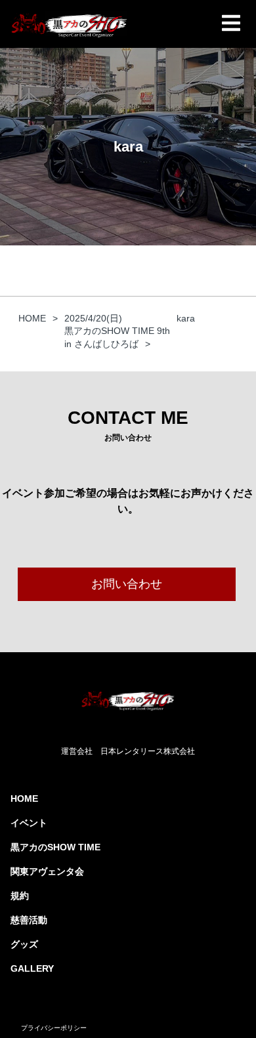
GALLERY (32, 968)
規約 (20, 895)
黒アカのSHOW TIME (55, 847)
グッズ (24, 944)
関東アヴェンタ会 (47, 871)
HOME (24, 798)
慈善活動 (29, 920)
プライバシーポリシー (54, 1027)
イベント (29, 823)
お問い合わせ (126, 584)
